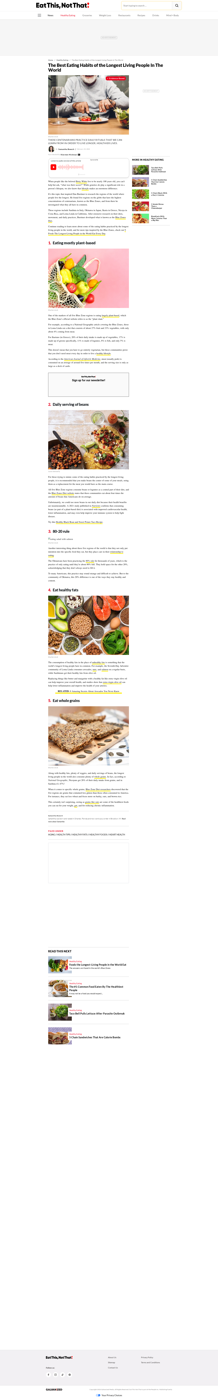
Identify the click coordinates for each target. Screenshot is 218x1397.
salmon (105, 669)
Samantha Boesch (66, 149)
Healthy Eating (68, 15)
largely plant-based (110, 315)
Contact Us (113, 1367)
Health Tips (63, 834)
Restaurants (124, 15)
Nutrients (96, 505)
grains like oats (92, 801)
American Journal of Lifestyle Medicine (82, 358)
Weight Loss (105, 15)
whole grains (100, 776)
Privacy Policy (147, 1357)
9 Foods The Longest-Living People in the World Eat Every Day (87, 231)
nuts (94, 669)
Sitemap (111, 1362)
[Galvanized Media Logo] (54, 1390)
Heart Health (117, 834)
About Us (112, 1357)
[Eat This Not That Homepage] (62, 6)
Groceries (87, 15)
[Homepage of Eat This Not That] (59, 1357)
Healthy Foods (98, 834)
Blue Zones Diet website (63, 493)
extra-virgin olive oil (112, 682)
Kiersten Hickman (69, 155)
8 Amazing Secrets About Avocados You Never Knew (94, 691)
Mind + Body (172, 15)
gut (75, 805)
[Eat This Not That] (88, 377)
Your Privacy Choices (112, 1395)
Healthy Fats (79, 834)
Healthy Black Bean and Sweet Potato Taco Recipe (79, 521)
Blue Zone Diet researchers (98, 789)
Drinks (155, 15)
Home (50, 60)
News (50, 15)
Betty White (81, 181)
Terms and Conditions (150, 1362)
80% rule (90, 560)
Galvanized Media (107, 1389)
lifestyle (85, 188)
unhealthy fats (98, 662)
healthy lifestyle (103, 353)
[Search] (177, 5)
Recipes (141, 15)
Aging (51, 834)
